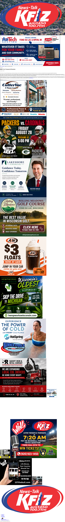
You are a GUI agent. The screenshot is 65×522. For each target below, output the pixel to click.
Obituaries (2, 32)
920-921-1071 (3, 519)
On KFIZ (2, 33)
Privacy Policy (2, 516)
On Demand (2, 34)
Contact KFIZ (2, 514)
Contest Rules (2, 515)
